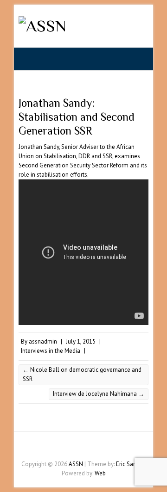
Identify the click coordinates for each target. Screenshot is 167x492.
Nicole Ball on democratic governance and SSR (82, 374)
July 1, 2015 (81, 341)
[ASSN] (42, 26)
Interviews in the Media (50, 351)
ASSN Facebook (70, 448)
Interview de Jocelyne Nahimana (98, 394)
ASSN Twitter (83, 448)
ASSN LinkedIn (97, 448)
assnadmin (43, 341)
